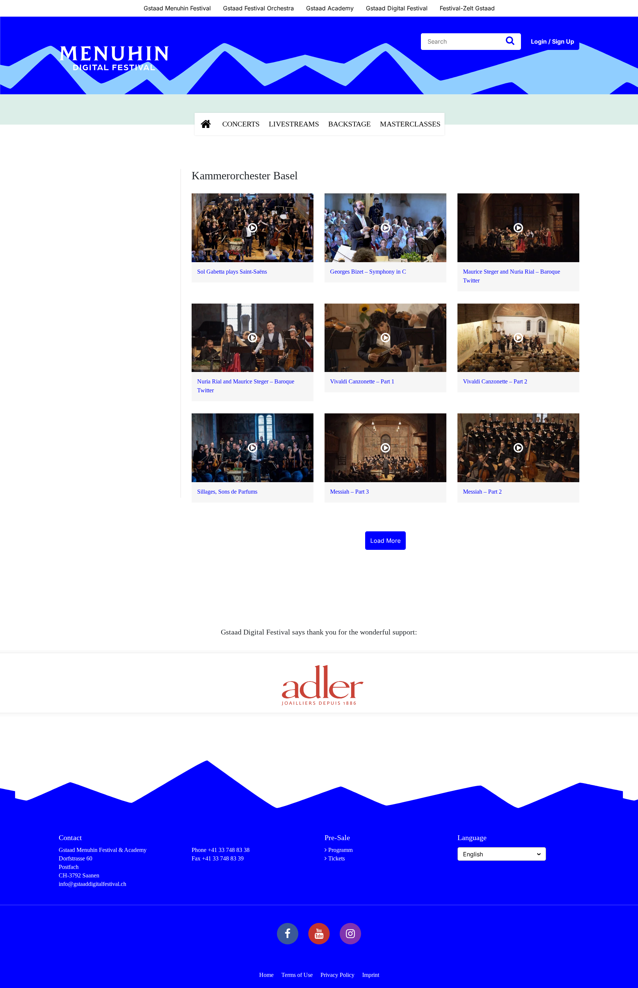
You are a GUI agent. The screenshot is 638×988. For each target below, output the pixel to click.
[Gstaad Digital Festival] (114, 76)
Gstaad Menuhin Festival (177, 8)
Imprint (370, 975)
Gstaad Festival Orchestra (258, 8)
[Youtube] (319, 933)
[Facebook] (287, 933)
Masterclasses (410, 124)
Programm (340, 850)
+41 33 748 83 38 (229, 850)
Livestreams (294, 124)
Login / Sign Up (552, 41)
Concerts (241, 124)
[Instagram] (350, 933)
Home (266, 975)
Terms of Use (297, 975)
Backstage (349, 124)
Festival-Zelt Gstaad (467, 8)
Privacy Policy (337, 975)
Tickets (336, 858)
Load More (385, 540)
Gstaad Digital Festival (397, 8)
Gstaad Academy (330, 8)
